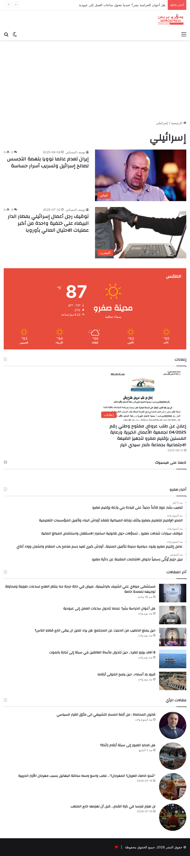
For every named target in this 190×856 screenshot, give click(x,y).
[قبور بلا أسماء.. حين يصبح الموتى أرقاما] (172, 681)
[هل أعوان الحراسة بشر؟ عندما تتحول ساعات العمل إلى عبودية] (172, 615)
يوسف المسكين (75, 152)
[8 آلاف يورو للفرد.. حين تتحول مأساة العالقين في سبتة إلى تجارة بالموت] (172, 659)
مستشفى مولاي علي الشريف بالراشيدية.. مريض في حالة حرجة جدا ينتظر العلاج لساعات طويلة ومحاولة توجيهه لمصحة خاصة (80, 589)
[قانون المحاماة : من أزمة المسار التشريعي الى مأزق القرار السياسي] (172, 725)
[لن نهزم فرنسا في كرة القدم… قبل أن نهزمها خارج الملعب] (172, 817)
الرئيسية (177, 123)
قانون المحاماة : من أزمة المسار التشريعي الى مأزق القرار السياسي (106, 714)
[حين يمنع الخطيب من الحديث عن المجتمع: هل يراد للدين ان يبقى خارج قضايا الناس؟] (172, 637)
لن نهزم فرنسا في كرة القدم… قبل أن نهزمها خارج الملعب (113, 806)
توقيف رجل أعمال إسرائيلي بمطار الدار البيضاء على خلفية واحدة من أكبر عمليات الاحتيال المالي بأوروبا (48, 223)
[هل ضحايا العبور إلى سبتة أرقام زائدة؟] (172, 756)
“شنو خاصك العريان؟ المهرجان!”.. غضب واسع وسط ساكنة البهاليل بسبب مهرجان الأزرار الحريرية (86, 776)
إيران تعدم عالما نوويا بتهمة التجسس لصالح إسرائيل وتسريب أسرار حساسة (48, 162)
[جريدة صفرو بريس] (170, 20)
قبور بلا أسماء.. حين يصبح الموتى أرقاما (126, 674)
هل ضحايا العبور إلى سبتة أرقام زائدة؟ (127, 745)
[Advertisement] (95, 82)
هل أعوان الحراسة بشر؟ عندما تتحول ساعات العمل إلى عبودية (109, 608)
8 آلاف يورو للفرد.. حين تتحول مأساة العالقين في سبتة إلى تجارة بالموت (102, 652)
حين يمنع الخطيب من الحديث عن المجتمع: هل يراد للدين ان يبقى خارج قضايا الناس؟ (95, 630)
